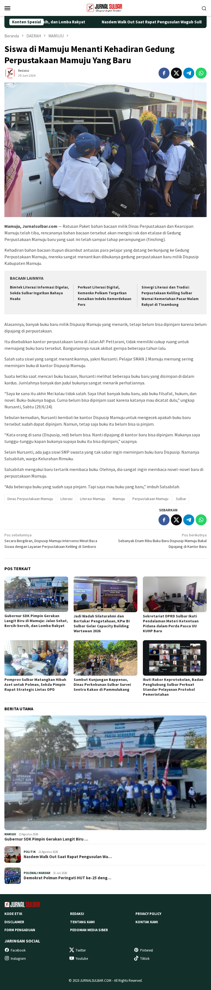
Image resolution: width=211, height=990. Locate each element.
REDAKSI (77, 913)
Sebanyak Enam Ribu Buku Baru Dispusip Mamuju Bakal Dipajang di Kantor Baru (162, 541)
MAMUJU (10, 834)
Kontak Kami (146, 922)
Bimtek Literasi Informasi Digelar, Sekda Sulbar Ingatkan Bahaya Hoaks (39, 293)
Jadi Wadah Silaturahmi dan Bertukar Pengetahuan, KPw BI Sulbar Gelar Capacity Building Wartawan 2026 (102, 623)
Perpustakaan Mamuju (150, 498)
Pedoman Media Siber (89, 930)
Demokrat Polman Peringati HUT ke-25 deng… (67, 877)
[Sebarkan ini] (164, 73)
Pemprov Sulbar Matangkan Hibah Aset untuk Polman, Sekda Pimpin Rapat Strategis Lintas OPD (35, 684)
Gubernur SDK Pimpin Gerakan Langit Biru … (46, 839)
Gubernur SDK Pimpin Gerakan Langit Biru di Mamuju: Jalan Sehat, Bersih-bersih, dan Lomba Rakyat (36, 620)
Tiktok (144, 958)
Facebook (18, 950)
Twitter (81, 950)
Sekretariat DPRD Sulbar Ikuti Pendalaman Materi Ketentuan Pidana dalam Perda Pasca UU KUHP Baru (171, 623)
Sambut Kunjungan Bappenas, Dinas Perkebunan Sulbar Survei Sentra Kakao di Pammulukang (102, 684)
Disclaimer (14, 922)
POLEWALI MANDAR (37, 873)
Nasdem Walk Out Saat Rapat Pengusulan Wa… (68, 856)
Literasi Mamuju (92, 498)
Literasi (66, 498)
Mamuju (119, 498)
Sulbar (181, 498)
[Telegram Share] (188, 73)
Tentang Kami (82, 922)
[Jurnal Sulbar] (105, 7)
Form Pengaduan (19, 930)
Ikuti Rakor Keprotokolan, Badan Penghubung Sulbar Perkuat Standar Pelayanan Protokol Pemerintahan (173, 687)
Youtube (82, 958)
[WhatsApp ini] (201, 73)
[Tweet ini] (176, 73)
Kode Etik (13, 913)
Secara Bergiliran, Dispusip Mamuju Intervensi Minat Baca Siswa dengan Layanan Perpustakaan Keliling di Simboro (50, 541)
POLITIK (30, 852)
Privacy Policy (148, 913)
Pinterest (146, 950)
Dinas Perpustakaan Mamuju (30, 498)
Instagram (18, 958)
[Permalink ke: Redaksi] (9, 72)
